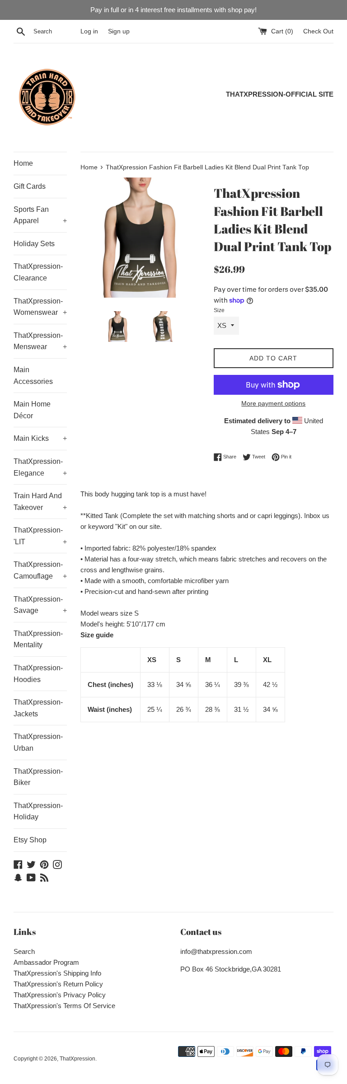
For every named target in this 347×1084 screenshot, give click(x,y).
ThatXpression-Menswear (40, 341)
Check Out (318, 31)
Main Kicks (40, 438)
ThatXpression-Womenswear (40, 307)
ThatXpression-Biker (38, 777)
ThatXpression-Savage (40, 605)
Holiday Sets (34, 244)
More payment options (273, 403)
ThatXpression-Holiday (38, 811)
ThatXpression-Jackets (38, 708)
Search (24, 951)
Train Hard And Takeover (40, 501)
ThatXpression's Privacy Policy (60, 995)
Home (23, 163)
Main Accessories (33, 375)
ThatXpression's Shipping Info (57, 973)
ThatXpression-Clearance (38, 272)
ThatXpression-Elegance (40, 467)
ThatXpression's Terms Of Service (64, 1005)
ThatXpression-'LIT (40, 536)
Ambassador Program (46, 962)
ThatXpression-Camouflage (40, 570)
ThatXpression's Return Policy (58, 984)
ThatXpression (77, 1059)
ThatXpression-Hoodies (38, 673)
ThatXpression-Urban (38, 742)
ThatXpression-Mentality (38, 639)
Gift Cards (30, 186)
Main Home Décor (32, 410)
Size (219, 310)
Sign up (119, 31)
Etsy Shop (30, 840)
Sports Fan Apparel (40, 215)
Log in (89, 31)
